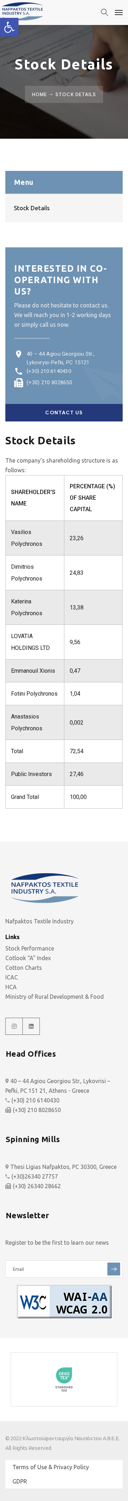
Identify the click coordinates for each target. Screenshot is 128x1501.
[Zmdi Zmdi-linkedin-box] (31, 1026)
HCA (11, 987)
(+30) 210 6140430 (49, 371)
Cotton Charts (23, 967)
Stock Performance (29, 948)
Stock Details (32, 207)
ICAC (11, 977)
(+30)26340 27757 (34, 1176)
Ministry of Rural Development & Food (54, 996)
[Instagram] (14, 1026)
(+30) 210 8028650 (49, 382)
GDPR (19, 1481)
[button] (9, 27)
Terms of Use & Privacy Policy (50, 1467)
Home (39, 94)
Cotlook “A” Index (28, 958)
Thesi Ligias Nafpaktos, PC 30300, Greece (63, 1167)
